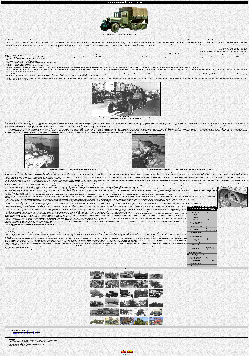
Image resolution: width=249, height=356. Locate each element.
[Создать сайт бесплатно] (126, 355)
